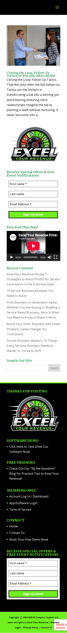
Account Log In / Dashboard (28, 496)
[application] (33, 246)
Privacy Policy (30, 627)
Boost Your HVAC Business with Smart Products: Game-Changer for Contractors (33, 329)
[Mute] (49, 257)
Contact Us (17, 533)
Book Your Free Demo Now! (28, 539)
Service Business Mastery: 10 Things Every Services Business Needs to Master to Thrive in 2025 (32, 346)
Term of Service (20, 510)
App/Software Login (23, 503)
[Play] (11, 257)
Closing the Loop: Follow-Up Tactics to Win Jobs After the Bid (31, 74)
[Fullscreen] (55, 257)
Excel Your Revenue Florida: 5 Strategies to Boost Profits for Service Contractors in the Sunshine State (33, 279)
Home (13, 526)
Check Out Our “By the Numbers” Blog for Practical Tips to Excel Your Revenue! (34, 473)
